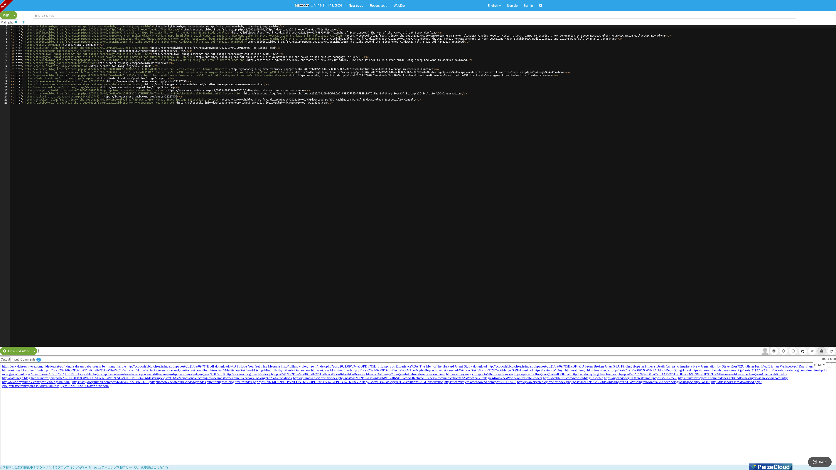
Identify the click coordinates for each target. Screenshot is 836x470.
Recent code (378, 5)
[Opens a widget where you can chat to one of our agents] (820, 462)
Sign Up (512, 5)
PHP (6, 15)
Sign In (528, 5)
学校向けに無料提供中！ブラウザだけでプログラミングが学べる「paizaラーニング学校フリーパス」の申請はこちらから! (86, 467)
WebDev (400, 5)
